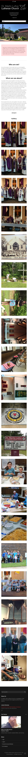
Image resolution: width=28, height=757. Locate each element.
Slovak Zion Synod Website (7, 744)
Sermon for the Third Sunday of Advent (11, 707)
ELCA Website (5, 746)
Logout (3, 741)
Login (3, 739)
